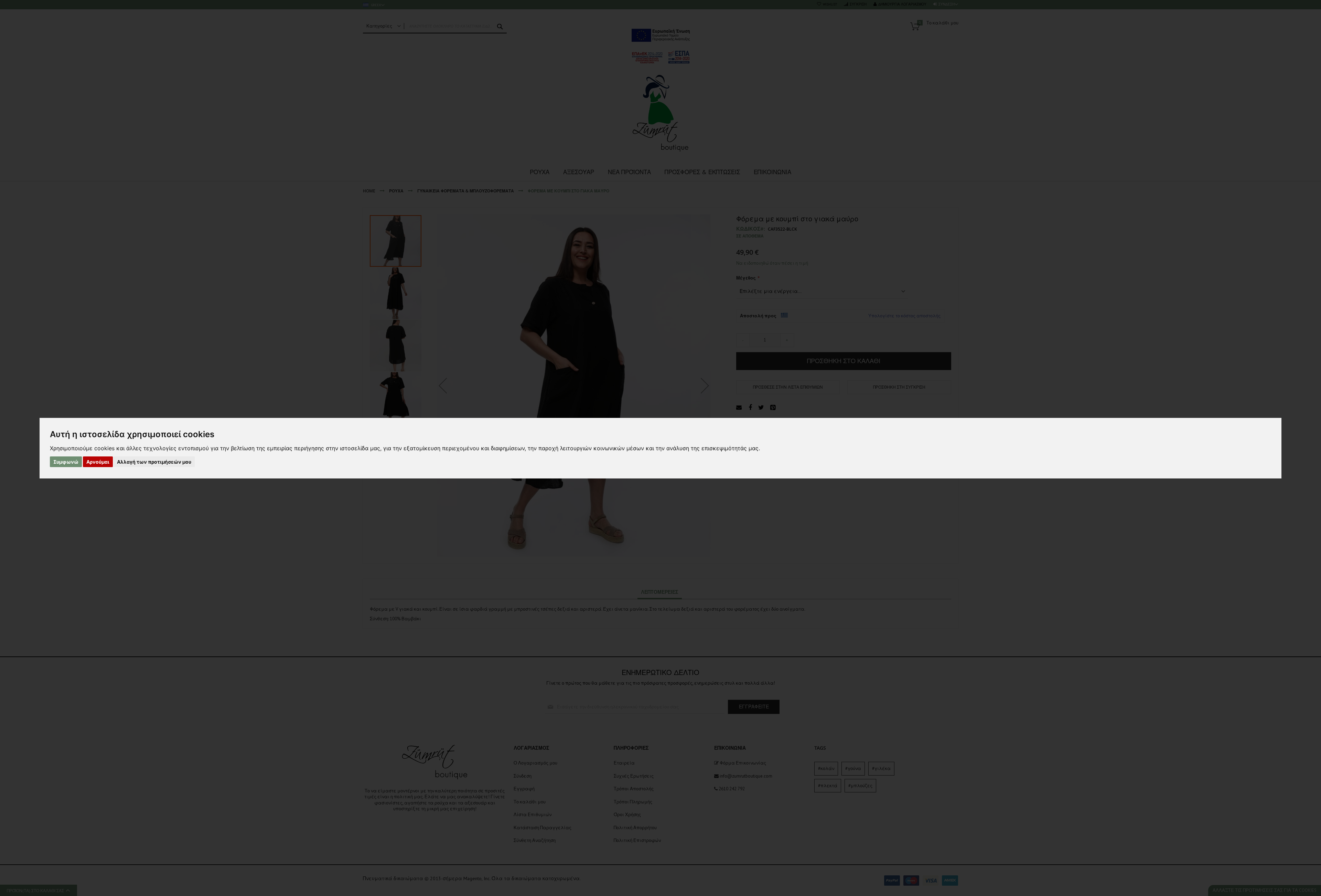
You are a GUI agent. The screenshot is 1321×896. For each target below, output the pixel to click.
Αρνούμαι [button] (97, 462)
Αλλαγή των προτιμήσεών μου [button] (154, 462)
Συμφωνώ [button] (65, 462)
